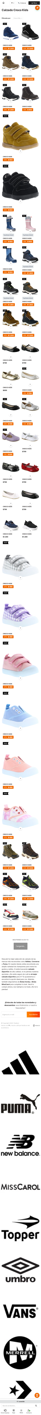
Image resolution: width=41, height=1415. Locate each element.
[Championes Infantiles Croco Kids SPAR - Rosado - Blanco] (20, 810)
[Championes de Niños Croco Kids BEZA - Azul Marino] (11, 522)
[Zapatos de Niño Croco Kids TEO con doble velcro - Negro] (20, 183)
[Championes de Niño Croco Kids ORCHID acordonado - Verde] (30, 911)
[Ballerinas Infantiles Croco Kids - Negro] (11, 406)
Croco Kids (17, 18)
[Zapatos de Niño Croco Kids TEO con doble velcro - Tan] (20, 132)
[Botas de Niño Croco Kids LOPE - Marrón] (30, 850)
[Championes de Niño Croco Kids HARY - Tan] (11, 881)
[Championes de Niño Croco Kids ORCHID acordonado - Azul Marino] (11, 911)
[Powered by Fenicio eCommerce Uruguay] (36, 1025)
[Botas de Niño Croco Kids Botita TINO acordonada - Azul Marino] (11, 31)
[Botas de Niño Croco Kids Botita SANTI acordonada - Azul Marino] (30, 61)
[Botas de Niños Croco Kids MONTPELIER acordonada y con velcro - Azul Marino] (30, 254)
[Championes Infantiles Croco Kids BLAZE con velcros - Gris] (20, 559)
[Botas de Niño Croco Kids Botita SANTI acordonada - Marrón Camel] (11, 61)
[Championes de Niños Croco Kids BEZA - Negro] (30, 522)
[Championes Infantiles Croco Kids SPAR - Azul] (20, 710)
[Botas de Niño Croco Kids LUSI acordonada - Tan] (11, 317)
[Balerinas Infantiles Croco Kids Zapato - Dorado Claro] (11, 375)
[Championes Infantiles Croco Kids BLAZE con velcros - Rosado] (20, 660)
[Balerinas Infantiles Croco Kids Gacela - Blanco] (30, 437)
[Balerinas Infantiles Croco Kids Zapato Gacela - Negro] (11, 348)
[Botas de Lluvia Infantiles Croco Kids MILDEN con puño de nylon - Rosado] (30, 223)
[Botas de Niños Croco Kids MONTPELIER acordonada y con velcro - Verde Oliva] (30, 286)
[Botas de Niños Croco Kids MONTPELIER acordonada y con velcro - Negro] (11, 286)
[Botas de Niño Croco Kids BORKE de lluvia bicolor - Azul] (11, 254)
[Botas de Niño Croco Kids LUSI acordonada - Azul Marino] (30, 317)
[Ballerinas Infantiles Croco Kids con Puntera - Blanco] (11, 494)
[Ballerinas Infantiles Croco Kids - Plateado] (30, 375)
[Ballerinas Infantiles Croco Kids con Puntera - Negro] (30, 494)
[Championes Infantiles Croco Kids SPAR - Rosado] (20, 760)
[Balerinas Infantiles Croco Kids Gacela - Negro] (11, 467)
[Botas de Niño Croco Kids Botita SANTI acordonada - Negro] (11, 92)
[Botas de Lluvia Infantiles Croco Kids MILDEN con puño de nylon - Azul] (11, 223)
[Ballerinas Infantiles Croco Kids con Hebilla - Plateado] (30, 406)
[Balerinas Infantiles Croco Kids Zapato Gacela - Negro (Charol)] (30, 348)
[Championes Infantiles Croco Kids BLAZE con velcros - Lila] (20, 609)
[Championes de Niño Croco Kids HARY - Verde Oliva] (30, 881)
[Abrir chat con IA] (37, 8)
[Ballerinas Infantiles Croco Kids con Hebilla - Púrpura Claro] (11, 437)
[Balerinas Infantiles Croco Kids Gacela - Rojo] (30, 467)
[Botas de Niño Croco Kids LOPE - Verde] (11, 850)
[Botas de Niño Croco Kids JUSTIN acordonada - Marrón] (30, 92)
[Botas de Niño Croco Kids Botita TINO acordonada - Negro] (30, 31)
